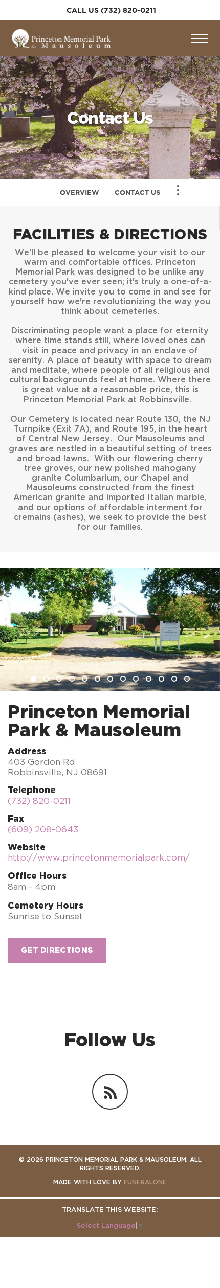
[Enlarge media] (110, 629)
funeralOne (145, 1182)
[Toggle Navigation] (178, 190)
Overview (79, 192)
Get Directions (57, 949)
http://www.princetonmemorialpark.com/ (99, 857)
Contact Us (137, 192)
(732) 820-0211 (128, 10)
